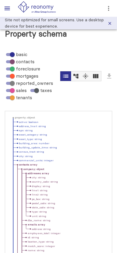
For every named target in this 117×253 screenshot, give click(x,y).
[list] (65, 76)
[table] (95, 76)
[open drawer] (7, 8)
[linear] (76, 76)
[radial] (85, 76)
